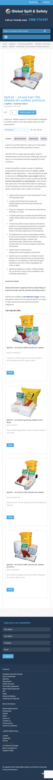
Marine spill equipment (11, 689)
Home (5, 44)
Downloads (33, 139)
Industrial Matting (9, 696)
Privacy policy (8, 723)
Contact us (7, 721)
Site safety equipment (11, 686)
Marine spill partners (10, 708)
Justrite (5, 736)
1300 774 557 (38, 19)
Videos (44, 139)
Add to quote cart (27, 112)
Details (8, 139)
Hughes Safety (8, 750)
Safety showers (8, 684)
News (5, 716)
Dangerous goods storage (12, 674)
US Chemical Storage (10, 746)
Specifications (20, 139)
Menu (26, 37)
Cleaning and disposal (11, 699)
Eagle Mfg (6, 738)
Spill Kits (12, 44)
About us (6, 718)
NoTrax (5, 741)
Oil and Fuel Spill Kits (25, 44)
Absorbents (7, 681)
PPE (4, 691)
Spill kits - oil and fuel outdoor (17, 104)
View (10, 373)
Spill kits (6, 679)
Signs (5, 694)
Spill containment (9, 676)
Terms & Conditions (10, 726)
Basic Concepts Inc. (10, 748)
